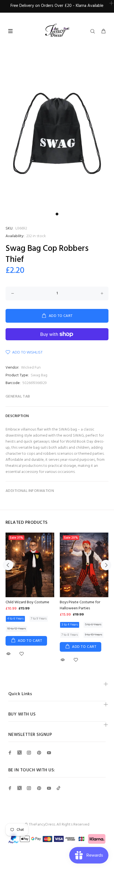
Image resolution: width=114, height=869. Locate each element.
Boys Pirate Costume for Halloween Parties (80, 605)
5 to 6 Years (93, 624)
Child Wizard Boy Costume (27, 602)
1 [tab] (57, 214)
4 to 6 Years (15, 618)
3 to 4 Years (69, 624)
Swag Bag (39, 375)
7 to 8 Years (69, 635)
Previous (8, 565)
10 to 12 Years (16, 629)
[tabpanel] (57, 134)
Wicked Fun (31, 367)
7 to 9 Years (38, 618)
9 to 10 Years (93, 635)
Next (106, 565)
